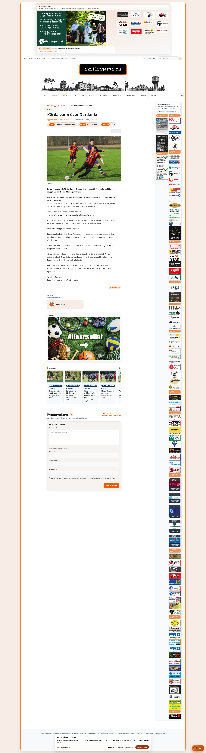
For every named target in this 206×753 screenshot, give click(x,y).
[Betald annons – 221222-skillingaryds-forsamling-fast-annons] (149, 22)
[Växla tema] (182, 95)
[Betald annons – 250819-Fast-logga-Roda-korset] (175, 246)
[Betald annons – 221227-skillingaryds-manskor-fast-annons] (175, 697)
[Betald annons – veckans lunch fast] (175, 132)
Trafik (30, 58)
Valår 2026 (45, 58)
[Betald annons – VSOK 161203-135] (175, 556)
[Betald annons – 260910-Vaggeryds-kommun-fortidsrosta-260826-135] (162, 174)
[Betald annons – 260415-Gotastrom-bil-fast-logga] (123, 14)
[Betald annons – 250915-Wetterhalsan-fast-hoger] (123, 31)
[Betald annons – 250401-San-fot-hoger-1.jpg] (175, 190)
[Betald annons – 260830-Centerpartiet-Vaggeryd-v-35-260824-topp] (76, 28)
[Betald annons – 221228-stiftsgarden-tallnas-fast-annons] (149, 15)
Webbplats (53, 469)
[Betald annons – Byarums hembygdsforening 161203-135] (175, 629)
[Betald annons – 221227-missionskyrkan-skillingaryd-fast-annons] (175, 357)
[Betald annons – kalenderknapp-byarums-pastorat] (149, 31)
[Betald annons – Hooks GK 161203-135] (175, 606)
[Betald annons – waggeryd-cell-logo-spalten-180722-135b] (175, 438)
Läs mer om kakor (63, 747)
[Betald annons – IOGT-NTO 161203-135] (175, 675)
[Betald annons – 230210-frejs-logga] (175, 287)
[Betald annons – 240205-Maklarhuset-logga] (175, 322)
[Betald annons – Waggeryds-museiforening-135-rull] (175, 668)
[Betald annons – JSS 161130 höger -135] (175, 423)
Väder (25, 58)
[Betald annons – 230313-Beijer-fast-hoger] (175, 252)
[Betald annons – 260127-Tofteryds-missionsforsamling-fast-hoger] (175, 351)
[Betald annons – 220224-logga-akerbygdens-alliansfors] (175, 387)
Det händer (37, 58)
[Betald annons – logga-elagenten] (136, 31)
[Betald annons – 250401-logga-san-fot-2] (175, 233)
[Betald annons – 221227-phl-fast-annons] (162, 30)
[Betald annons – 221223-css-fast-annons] (175, 157)
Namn (52, 452)
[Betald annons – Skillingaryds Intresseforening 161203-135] (175, 681)
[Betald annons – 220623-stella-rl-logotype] (175, 308)
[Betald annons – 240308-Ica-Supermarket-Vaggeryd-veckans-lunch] (175, 127)
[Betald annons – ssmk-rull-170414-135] (175, 600)
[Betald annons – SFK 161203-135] (175, 593)
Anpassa (111, 747)
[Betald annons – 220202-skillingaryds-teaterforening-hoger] (175, 689)
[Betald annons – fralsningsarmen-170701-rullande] (175, 367)
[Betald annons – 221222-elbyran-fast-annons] (136, 23)
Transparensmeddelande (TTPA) (48, 51)
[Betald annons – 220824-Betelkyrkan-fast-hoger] (175, 342)
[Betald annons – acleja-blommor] (175, 277)
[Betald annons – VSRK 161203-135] (175, 563)
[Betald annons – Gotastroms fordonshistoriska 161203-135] (175, 623)
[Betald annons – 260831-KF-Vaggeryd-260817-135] (162, 161)
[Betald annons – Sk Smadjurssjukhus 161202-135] (175, 218)
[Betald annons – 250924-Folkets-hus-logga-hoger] (175, 297)
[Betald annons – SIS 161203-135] (175, 612)
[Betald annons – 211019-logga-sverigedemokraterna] (174, 497)
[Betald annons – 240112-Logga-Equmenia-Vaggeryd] (175, 361)
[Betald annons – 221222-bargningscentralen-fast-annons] (175, 408)
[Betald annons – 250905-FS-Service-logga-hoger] (175, 179)
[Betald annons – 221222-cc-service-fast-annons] (175, 403)
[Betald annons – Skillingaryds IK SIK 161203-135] (175, 576)
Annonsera (64, 58)
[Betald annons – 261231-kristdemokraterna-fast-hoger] (174, 540)
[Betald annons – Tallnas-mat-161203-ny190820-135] (175, 146)
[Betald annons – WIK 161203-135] (175, 588)
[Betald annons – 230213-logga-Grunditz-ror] (175, 197)
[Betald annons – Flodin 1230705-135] (175, 318)
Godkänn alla (142, 747)
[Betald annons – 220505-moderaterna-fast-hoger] (174, 511)
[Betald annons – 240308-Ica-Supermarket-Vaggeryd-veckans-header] (162, 15)
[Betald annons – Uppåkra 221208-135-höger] (175, 417)
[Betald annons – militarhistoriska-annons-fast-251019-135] (175, 707)
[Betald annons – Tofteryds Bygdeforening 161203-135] (175, 662)
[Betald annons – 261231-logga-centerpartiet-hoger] (174, 526)
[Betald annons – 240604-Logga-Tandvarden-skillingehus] (175, 201)
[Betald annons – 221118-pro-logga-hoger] (175, 649)
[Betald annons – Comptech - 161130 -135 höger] (175, 457)
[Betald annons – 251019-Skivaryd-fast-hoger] (175, 655)
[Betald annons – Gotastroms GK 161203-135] (175, 582)
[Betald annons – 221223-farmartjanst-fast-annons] (175, 167)
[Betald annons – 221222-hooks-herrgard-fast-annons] (175, 138)
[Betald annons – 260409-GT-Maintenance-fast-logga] (162, 23)
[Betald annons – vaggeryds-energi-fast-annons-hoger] (175, 716)
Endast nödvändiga (125, 747)
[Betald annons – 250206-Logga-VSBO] (175, 313)
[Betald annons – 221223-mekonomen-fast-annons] (175, 397)
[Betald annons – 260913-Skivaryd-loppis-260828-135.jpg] (162, 143)
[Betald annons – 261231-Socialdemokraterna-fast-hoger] (174, 484)
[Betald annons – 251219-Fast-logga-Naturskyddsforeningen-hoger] (175, 702)
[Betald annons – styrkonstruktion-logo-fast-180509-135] (175, 463)
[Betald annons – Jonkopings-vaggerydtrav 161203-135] (175, 569)
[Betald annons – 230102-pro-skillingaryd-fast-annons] (175, 636)
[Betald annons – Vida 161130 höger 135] (175, 470)
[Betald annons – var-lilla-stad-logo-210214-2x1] (123, 23)
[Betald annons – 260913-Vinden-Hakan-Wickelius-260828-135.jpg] (162, 126)
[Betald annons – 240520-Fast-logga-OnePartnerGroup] (136, 14)
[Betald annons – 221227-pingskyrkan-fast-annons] (175, 381)
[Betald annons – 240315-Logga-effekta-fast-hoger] (175, 223)
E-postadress (54, 460)
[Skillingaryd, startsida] (103, 69)
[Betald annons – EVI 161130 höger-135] (175, 450)
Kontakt (72, 58)
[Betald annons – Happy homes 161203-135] (175, 264)
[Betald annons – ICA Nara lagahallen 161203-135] (175, 121)
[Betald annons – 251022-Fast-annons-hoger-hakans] (175, 205)
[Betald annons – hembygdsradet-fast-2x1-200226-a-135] (175, 642)
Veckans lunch (55, 58)
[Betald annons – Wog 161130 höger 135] (175, 444)
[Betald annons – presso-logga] (175, 430)
